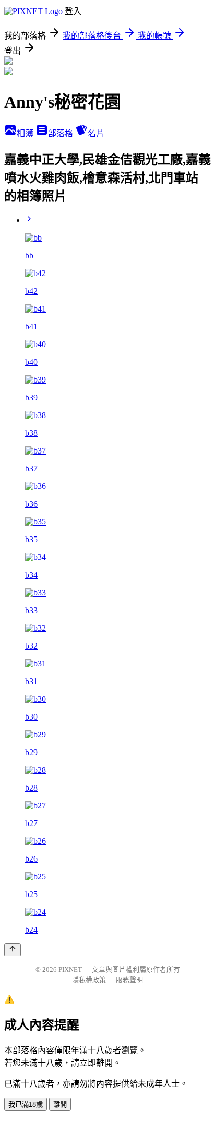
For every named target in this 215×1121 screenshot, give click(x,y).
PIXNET (70, 969)
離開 (60, 1104)
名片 (96, 133)
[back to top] (12, 949)
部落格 (61, 133)
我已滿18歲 (25, 1104)
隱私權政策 (89, 980)
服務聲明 (129, 980)
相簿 (26, 133)
